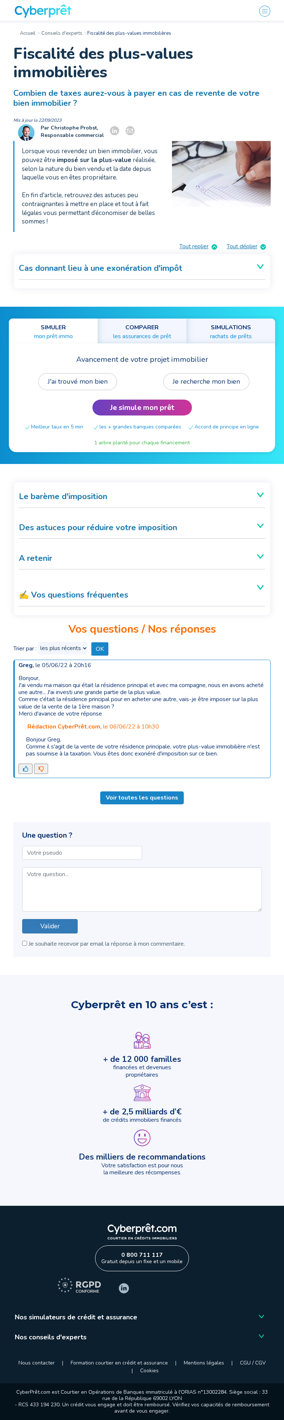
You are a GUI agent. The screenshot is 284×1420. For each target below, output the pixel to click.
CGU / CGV (253, 1362)
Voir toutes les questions (142, 798)
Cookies (149, 1370)
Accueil (28, 33)
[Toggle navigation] (267, 11)
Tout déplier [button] (242, 246)
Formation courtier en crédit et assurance (120, 1362)
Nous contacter (36, 1362)
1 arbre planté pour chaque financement (142, 442)
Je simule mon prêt (142, 408)
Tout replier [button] (194, 246)
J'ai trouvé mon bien (78, 381)
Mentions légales (204, 1362)
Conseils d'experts (61, 33)
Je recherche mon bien (206, 381)
